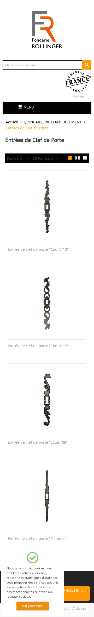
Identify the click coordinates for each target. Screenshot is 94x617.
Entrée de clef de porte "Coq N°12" (38, 249)
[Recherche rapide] (86, 65)
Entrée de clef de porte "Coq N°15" (38, 346)
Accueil (12, 121)
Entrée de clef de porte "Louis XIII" (38, 442)
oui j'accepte (33, 605)
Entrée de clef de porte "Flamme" (37, 538)
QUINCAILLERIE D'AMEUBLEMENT (53, 121)
